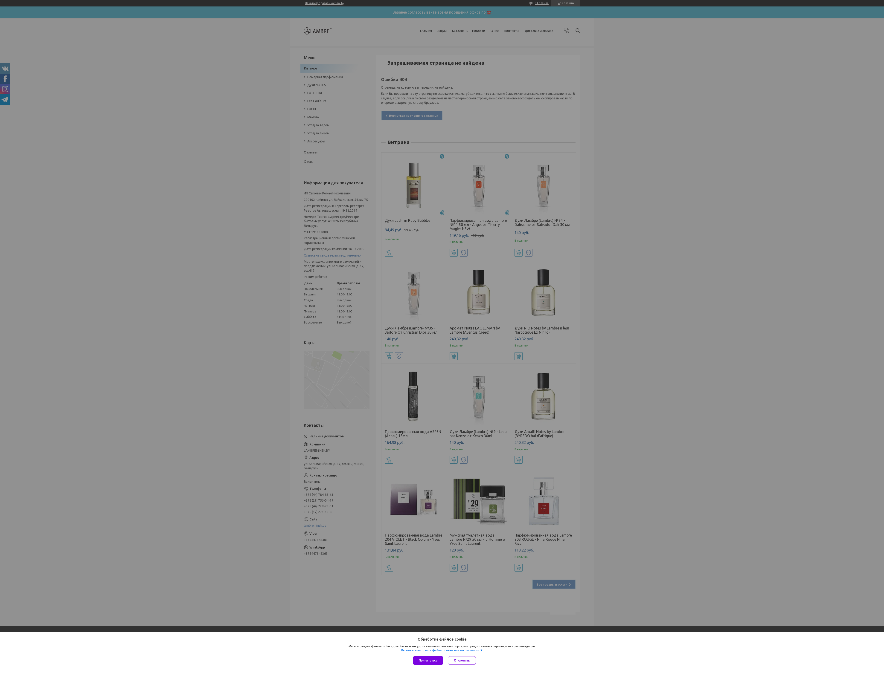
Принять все (428, 660)
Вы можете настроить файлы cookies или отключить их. (440, 650)
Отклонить (462, 660)
